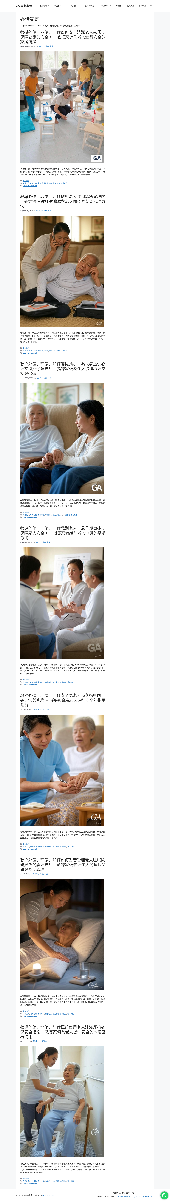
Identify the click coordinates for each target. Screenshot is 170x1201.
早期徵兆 (48, 682)
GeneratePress (48, 1195)
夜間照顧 (33, 1014)
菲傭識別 (63, 682)
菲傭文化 (66, 515)
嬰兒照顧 (130, 6)
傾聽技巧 (26, 515)
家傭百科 (104, 6)
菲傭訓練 (63, 1181)
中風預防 (26, 682)
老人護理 (142, 6)
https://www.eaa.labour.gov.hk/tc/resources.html (134, 1196)
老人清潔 (52, 183)
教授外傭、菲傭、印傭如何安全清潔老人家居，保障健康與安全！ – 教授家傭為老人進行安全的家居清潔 (63, 37)
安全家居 (37, 183)
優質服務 (57, 6)
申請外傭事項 (88, 6)
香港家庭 (64, 183)
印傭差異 (33, 515)
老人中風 (56, 682)
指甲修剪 (48, 847)
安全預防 (33, 847)
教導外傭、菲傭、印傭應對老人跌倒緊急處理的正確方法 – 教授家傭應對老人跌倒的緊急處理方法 (63, 201)
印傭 (32, 183)
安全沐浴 (33, 1181)
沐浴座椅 (48, 1181)
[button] (151, 5)
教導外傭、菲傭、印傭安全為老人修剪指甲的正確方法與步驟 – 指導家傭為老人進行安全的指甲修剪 (63, 700)
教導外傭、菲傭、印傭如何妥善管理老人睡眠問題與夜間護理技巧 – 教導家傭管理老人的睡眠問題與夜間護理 (63, 864)
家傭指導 (41, 515)
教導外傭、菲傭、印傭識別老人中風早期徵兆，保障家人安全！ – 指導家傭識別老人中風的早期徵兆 (63, 533)
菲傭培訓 (63, 847)
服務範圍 (43, 6)
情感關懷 (48, 515)
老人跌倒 (52, 351)
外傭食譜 (119, 6)
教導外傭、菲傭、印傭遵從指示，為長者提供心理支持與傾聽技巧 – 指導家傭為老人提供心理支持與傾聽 (63, 368)
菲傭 (58, 183)
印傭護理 (33, 682)
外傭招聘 (72, 6)
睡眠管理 (48, 1014)
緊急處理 (37, 351)
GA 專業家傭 (24, 6)
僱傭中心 (26, 183)
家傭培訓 (45, 183)
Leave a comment (30, 186)
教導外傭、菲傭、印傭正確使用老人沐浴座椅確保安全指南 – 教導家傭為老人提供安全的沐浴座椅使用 (63, 1031)
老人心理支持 (57, 515)
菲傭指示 (63, 1014)
